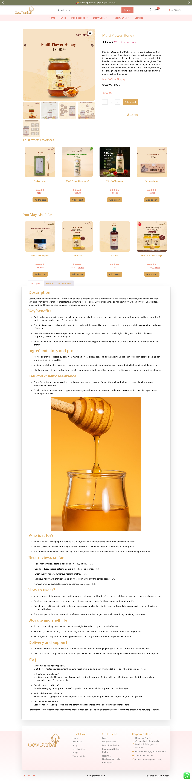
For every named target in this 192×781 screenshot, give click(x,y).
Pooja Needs (78, 17)
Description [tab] (35, 283)
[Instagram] (29, 775)
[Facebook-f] (25, 775)
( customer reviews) (125, 42)
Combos (139, 17)
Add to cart (130, 102)
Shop (63, 17)
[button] (3, 2)
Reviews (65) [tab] (64, 283)
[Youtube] (34, 775)
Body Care (99, 17)
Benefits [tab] (50, 283)
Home (52, 17)
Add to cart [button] (40, 199)
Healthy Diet (120, 17)
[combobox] (88, 10)
